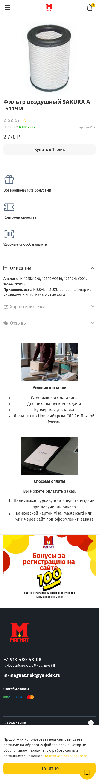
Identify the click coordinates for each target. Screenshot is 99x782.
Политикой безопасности (65, 756)
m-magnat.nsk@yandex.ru (32, 675)
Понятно (49, 768)
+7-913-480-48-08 (22, 660)
